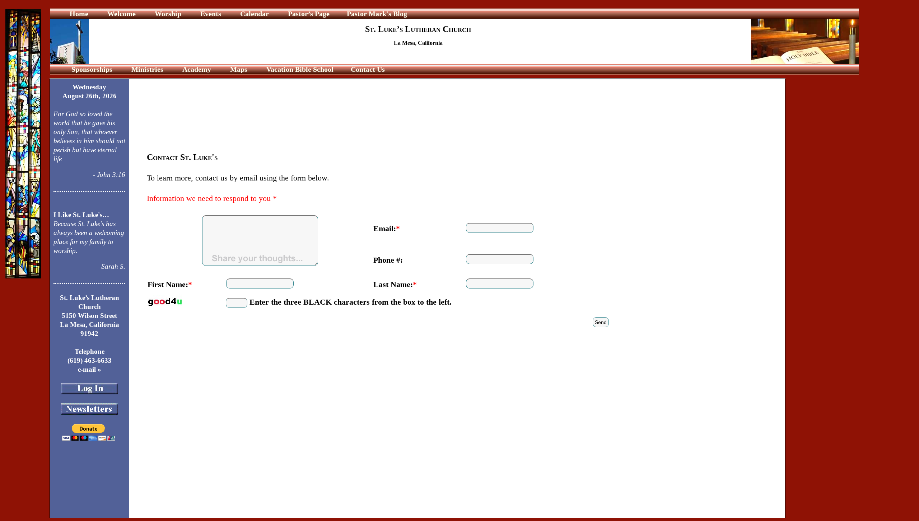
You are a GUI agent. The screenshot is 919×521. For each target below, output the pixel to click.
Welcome (121, 14)
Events (211, 14)
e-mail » (89, 369)
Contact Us (367, 69)
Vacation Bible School (299, 69)
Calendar (254, 14)
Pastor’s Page (308, 14)
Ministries (147, 69)
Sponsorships (92, 69)
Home (80, 14)
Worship (168, 14)
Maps (238, 69)
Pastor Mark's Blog (377, 14)
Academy (197, 69)
